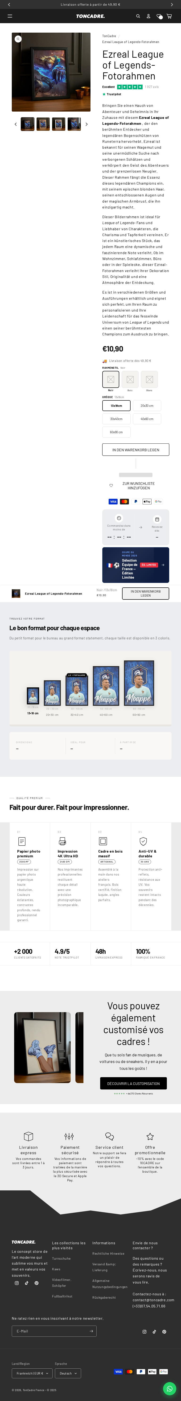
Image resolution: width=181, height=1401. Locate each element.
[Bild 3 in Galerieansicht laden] (58, 124)
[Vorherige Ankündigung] (9, 4)
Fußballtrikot (62, 1296)
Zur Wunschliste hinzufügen (139, 485)
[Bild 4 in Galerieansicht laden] (74, 124)
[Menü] (10, 16)
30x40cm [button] (116, 419)
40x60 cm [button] (147, 419)
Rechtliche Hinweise (108, 1253)
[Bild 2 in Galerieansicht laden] (43, 124)
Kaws (56, 1269)
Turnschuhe (61, 1258)
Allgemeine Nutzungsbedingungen (110, 1283)
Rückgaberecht (104, 1297)
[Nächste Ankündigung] (172, 4)
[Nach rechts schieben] (86, 124)
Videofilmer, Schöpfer (61, 1283)
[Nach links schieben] (16, 124)
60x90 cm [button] (116, 432)
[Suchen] (138, 16)
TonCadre (109, 36)
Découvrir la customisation (133, 1083)
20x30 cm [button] (147, 406)
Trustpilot (114, 94)
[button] (159, 16)
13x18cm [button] (116, 406)
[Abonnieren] (91, 1331)
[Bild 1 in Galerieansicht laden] (27, 124)
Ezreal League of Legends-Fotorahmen (130, 42)
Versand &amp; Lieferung (104, 1267)
